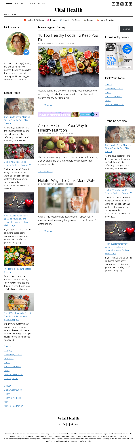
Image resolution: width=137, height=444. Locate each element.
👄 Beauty (52, 20)
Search (126, 29)
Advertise (41, 4)
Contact (31, 4)
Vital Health (68, 9)
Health (7, 362)
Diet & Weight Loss (13, 354)
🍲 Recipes (88, 20)
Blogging (8, 350)
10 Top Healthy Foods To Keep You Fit (68, 37)
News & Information (13, 374)
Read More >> (45, 105)
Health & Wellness (12, 366)
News (6, 370)
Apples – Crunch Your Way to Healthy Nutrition (63, 127)
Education (9, 358)
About (23, 4)
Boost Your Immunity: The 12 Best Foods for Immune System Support (17, 316)
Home (17, 4)
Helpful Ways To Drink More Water (67, 180)
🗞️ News (76, 20)
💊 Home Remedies (105, 20)
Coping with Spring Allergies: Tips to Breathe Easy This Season (17, 120)
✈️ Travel (64, 20)
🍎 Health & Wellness (33, 20)
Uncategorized (11, 378)
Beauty (7, 346)
